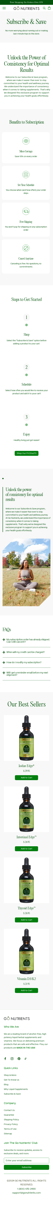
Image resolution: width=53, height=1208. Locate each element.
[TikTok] (25, 1058)
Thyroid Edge (26, 908)
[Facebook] (5, 1058)
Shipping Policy (11, 1120)
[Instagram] (12, 1058)
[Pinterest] (19, 1058)
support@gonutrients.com (26, 1193)
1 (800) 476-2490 (26, 1189)
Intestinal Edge (26, 837)
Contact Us (9, 1110)
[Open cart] (49, 7)
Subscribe (26, 1167)
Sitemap (8, 1134)
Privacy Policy (11, 1124)
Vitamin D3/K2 (26, 979)
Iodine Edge (26, 766)
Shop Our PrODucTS (26, 453)
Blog (6, 1085)
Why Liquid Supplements (16, 1089)
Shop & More (10, 1075)
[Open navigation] (4, 8)
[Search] (44, 8)
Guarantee (9, 1115)
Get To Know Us (11, 1080)
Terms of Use (10, 1129)
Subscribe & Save (12, 1094)
